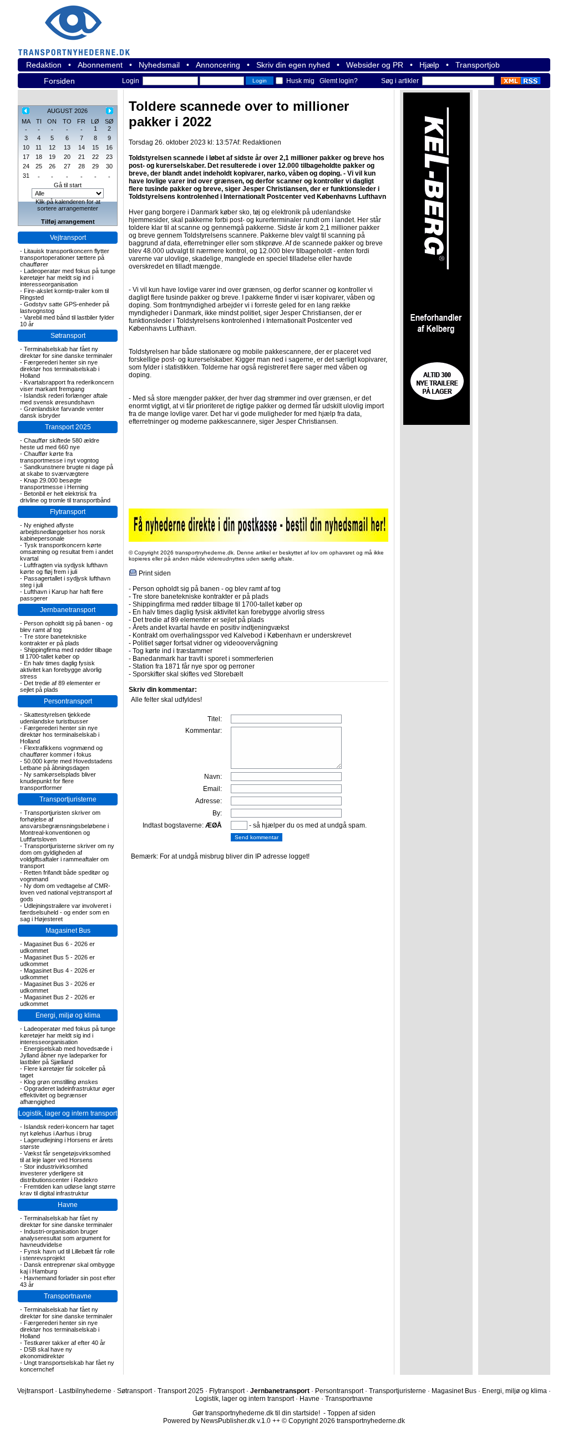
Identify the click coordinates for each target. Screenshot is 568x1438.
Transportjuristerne (68, 799)
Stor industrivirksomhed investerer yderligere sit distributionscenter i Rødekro (59, 1173)
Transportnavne (68, 1296)
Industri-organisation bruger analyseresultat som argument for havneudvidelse (65, 1238)
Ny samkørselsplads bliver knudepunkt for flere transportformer (58, 781)
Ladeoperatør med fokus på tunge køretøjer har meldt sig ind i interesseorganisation (67, 277)
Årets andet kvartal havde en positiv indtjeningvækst (211, 627)
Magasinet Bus (67, 930)
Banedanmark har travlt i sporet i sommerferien (203, 658)
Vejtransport (68, 238)
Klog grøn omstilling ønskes (61, 1081)
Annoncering (218, 64)
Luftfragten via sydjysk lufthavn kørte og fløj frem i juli (64, 568)
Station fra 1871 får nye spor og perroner (194, 666)
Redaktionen (261, 142)
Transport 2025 (68, 427)
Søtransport (67, 336)
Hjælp (429, 64)
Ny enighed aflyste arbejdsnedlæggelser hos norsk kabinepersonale (62, 532)
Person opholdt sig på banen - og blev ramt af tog (207, 589)
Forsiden (59, 80)
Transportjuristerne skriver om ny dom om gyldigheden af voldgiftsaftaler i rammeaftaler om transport (67, 856)
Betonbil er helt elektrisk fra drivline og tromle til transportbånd (65, 497)
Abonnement (100, 64)
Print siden (155, 573)
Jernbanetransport (67, 610)
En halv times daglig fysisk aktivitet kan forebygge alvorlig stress (61, 670)
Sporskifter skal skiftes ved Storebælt (188, 674)
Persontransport (68, 701)
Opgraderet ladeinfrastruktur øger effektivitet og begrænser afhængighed (67, 1095)
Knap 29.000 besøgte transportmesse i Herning (54, 483)
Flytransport (67, 512)
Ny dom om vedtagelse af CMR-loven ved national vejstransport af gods (66, 892)
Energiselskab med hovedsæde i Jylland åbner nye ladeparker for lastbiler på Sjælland (66, 1055)
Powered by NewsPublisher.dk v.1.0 (217, 1421)
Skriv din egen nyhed (293, 64)
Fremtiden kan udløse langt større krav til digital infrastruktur (67, 1189)
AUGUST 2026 (67, 110)
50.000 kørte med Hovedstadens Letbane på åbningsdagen (66, 764)
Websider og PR (374, 64)
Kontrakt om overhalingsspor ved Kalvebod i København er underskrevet (242, 635)
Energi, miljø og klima (68, 1015)
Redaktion (44, 64)
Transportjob (477, 64)
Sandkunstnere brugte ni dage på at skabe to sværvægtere (66, 470)
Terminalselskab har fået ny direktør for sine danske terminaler (66, 352)
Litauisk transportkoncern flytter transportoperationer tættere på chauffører (64, 258)
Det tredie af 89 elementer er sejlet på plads (198, 620)
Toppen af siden (351, 1413)
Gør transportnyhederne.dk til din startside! (256, 1413)
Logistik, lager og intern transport (67, 1113)
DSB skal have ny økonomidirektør (46, 1352)
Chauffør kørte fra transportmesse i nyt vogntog (59, 457)
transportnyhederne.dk (79, 24)
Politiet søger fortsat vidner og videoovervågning (205, 643)
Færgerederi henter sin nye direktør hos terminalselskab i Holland (59, 369)
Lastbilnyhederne (85, 1391)
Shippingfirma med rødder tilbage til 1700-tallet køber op (66, 653)
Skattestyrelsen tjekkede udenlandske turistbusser (55, 718)
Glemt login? (339, 81)
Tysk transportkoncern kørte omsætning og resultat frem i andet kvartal (66, 552)
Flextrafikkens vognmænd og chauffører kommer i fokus (61, 751)
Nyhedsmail (159, 64)
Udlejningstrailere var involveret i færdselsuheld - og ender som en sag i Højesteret (65, 912)
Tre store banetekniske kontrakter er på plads (53, 639)
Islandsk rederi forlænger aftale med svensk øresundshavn (64, 398)
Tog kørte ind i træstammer (172, 651)
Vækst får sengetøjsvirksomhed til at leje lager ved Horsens (65, 1156)
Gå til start (68, 185)
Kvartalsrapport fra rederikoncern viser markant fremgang (67, 385)
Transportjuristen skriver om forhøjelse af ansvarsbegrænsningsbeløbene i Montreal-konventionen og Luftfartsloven (64, 826)
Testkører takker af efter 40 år (64, 1342)
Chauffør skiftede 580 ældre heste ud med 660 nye (59, 443)
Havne (68, 1205)
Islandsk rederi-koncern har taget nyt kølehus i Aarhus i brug (67, 1130)
